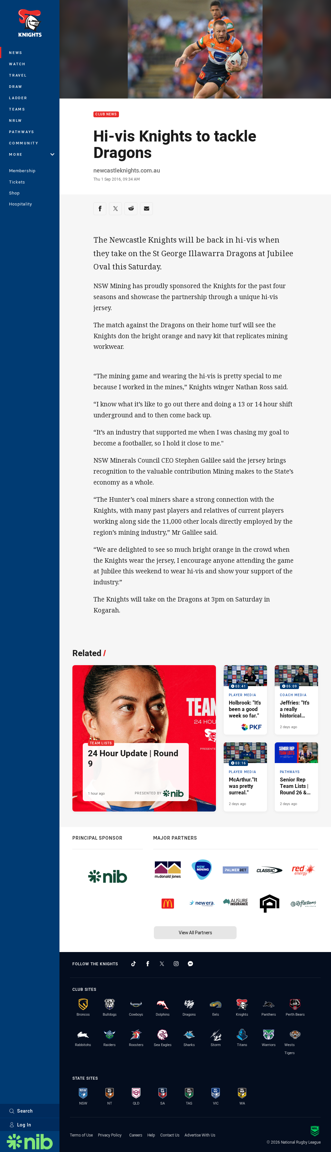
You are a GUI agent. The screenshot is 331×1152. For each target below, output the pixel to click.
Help (151, 1134)
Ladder (18, 97)
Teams (17, 109)
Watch (17, 63)
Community (24, 143)
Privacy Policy (110, 1134)
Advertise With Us (200, 1134)
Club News (106, 114)
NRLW (15, 120)
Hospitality (20, 204)
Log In (24, 1125)
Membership (22, 170)
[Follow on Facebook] (147, 963)
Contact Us (169, 1134)
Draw (16, 86)
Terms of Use (81, 1134)
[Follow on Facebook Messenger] (190, 963)
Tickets (17, 182)
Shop (14, 193)
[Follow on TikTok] (133, 963)
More (16, 154)
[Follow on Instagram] (176, 963)
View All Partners (195, 932)
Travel (18, 75)
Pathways (22, 131)
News (16, 52)
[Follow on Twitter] (162, 963)
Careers (135, 1134)
